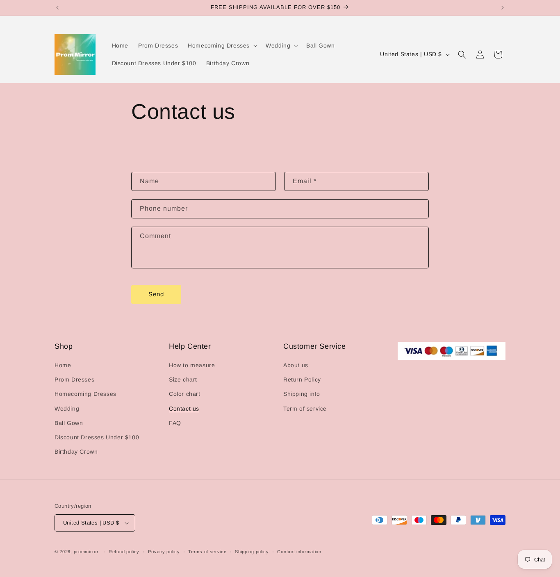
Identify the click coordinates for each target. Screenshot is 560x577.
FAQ (175, 423)
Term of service (305, 408)
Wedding (67, 408)
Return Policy (302, 379)
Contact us (184, 408)
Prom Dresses (74, 379)
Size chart (183, 379)
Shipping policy (252, 551)
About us (295, 365)
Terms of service (207, 551)
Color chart (184, 394)
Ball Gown (69, 423)
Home (63, 365)
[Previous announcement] (57, 8)
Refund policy (124, 551)
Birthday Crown (76, 451)
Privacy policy (164, 551)
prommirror (86, 551)
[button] (222, 45)
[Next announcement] (503, 8)
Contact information (299, 551)
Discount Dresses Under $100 (97, 437)
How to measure (192, 365)
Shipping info (301, 394)
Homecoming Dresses (85, 394)
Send (156, 294)
